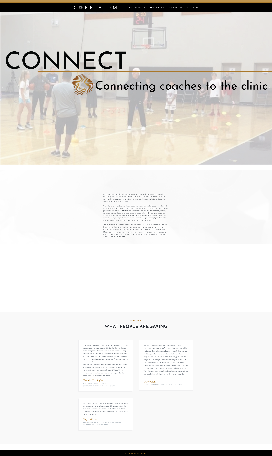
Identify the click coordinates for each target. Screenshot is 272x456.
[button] (2, 88)
